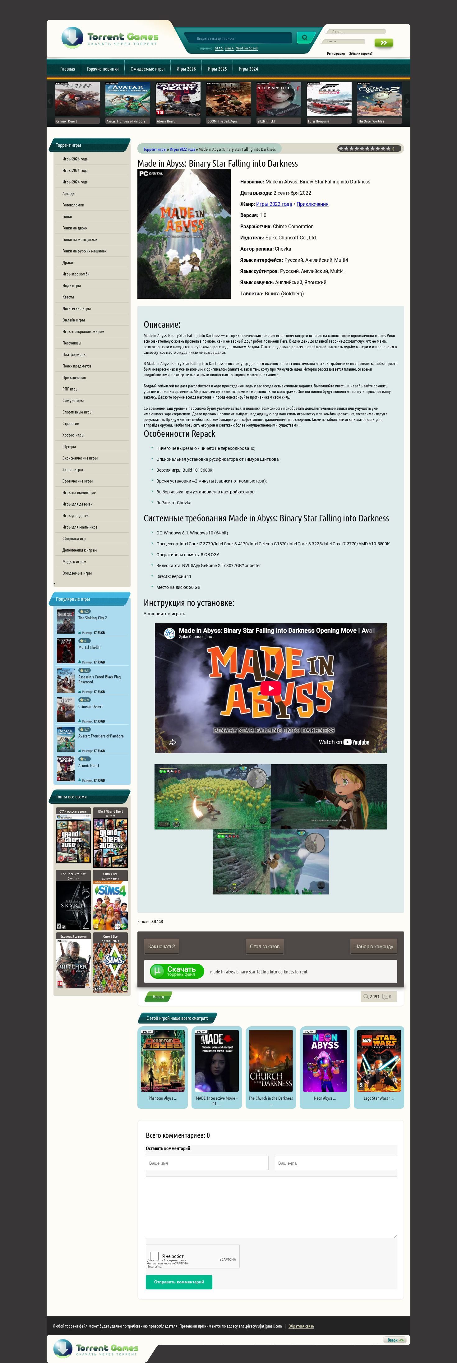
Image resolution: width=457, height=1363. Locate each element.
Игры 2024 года (75, 181)
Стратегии (70, 423)
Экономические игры (80, 457)
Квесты (68, 296)
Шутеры (69, 446)
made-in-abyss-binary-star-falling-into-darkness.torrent (258, 971)
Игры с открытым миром (83, 331)
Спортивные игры (77, 411)
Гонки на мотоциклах (79, 239)
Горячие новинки (103, 69)
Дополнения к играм (79, 549)
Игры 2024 (248, 69)
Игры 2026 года (75, 158)
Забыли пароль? (360, 53)
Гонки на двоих (74, 227)
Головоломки (73, 204)
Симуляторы (73, 400)
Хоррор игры (73, 434)
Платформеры (74, 354)
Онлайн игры (73, 319)
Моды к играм (74, 561)
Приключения (74, 377)
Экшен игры (72, 469)
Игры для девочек (77, 503)
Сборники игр (74, 538)
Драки (67, 262)
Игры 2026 (186, 69)
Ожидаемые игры (147, 69)
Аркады (68, 193)
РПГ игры (70, 388)
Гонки (67, 216)
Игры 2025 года (75, 170)
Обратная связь (301, 1325)
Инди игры (71, 285)
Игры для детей (75, 515)
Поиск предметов (76, 365)
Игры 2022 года (274, 204)
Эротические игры (77, 480)
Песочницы (71, 342)
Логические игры (76, 308)
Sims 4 (229, 47)
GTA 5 (219, 47)
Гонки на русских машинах (84, 250)
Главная (67, 69)
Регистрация (336, 53)
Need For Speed (247, 47)
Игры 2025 (217, 69)
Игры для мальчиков (79, 526)
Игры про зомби (76, 273)
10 (388, 148)
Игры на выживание (79, 492)
